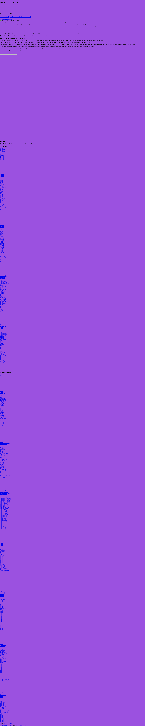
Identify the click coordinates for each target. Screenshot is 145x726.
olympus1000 (2, 313)
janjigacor (2, 341)
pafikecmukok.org (3, 524)
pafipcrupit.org (2, 278)
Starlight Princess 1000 (4, 314)
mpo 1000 (2, 422)
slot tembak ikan (3, 215)
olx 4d (1, 407)
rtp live (1, 465)
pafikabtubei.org (3, 486)
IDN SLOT (2, 155)
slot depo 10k (2, 692)
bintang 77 (2, 237)
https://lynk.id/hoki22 (4, 680)
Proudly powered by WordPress (5, 725)
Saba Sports (2, 473)
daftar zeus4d (2, 709)
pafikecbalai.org (3, 517)
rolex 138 (1, 406)
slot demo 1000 (2, 447)
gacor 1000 (2, 252)
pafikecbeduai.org (3, 518)
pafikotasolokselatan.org (4, 283)
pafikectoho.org (3, 509)
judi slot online (2, 352)
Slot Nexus (2, 432)
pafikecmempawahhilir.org (5, 502)
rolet (1, 217)
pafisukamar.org (3, 275)
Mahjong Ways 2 (3, 455)
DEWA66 (2, 156)
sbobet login (2, 375)
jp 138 (1, 421)
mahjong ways (2, 318)
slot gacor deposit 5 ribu (4, 712)
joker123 (1, 191)
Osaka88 (1, 353)
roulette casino (2, 222)
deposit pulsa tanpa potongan (5, 443)
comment (25, 53)
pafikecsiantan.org (3, 506)
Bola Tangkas (2, 398)
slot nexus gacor (3, 297)
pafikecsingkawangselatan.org (5, 498)
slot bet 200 (2, 642)
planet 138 (2, 230)
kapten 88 (2, 238)
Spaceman (2, 153)
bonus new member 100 (4, 570)
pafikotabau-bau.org (3, 495)
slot (0, 209)
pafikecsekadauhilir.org (4, 515)
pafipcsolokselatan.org (4, 282)
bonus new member (3, 305)
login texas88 (2, 388)
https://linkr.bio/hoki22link (4, 682)
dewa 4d (1, 249)
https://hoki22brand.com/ (4, 684)
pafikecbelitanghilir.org (4, 511)
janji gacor (2, 573)
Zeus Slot (1, 442)
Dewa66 (1, 163)
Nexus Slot (2, 419)
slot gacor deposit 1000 (4, 711)
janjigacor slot (2, 267)
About (3, 7)
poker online (6, 53)
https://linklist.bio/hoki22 (4, 679)
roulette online (2, 551)
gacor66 (1, 290)
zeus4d (1, 308)
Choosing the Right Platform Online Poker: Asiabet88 (15, 17)
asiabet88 (16, 53)
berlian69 (1, 535)
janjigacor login (3, 592)
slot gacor (1, 182)
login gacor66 (2, 291)
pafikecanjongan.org (3, 503)
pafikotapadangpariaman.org (5, 482)
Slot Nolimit (2, 448)
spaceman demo (3, 269)
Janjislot (1, 263)
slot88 (1, 397)
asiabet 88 (12, 53)
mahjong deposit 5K (3, 152)
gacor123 (1, 342)
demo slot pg (2, 565)
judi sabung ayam (3, 298)
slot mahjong (2, 307)
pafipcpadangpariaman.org (5, 481)
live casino (2, 656)
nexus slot (2, 184)
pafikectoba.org (3, 529)
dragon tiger (2, 376)
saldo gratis (2, 649)
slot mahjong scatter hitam (4, 536)
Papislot (1, 241)
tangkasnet (2, 183)
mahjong (1, 657)
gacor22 (1, 540)
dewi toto (1, 251)
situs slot (1, 206)
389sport (1, 606)
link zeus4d (2, 708)
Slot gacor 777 (2, 433)
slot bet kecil (2, 199)
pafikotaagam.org (3, 479)
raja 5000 (1, 426)
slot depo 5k (2, 150)
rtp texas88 (2, 389)
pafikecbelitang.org (3, 510)
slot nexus (2, 320)
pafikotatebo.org (3, 281)
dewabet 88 (2, 250)
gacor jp (1, 253)
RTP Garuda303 (3, 240)
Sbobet (1, 454)
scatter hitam (2, 296)
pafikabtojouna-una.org (4, 492)
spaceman (2, 190)
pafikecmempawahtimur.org (5, 504)
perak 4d (1, 404)
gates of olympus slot (4, 300)
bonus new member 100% (4, 312)
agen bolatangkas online (4, 214)
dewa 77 (1, 408)
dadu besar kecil (3, 654)
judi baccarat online (3, 213)
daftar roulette (2, 224)
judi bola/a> (2, 368)
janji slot (1, 578)
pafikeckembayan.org (4, 522)
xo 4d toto (2, 430)
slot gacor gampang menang (5, 471)
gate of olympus (3, 658)
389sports (1, 343)
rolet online (2, 212)
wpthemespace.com (22, 725)
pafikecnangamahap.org (4, 512)
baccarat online (2, 258)
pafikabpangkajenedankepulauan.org (6, 496)
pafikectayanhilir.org (3, 528)
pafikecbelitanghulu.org (4, 513)
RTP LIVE (2, 415)
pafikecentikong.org (3, 520)
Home (3, 6)
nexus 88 (1, 424)
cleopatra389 (9, 19)
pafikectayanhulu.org (4, 527)
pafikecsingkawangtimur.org (5, 500)
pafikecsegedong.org (3, 505)
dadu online (2, 647)
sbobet (1, 188)
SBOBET (2, 414)
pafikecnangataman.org (4, 514)
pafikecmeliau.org (3, 523)
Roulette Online (3, 399)
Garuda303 (2, 204)
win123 (1, 309)
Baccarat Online (3, 400)
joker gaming (2, 567)
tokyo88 (1, 643)
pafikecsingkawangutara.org (5, 501)
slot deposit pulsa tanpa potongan (6, 475)
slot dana (1, 185)
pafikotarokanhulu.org (4, 483)
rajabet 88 (2, 427)
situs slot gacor (2, 393)
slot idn (1, 216)
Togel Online (2, 401)
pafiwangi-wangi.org (3, 490)
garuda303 (2, 166)
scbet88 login (2, 382)
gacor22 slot (2, 452)
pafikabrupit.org (3, 277)
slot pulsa (1, 189)
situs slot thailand (3, 256)
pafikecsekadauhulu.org (4, 516)
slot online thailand (3, 304)
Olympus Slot (2, 154)
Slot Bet (1, 572)
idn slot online (2, 211)
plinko (1, 699)
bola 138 (1, 410)
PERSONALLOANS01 (9, 2)
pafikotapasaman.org (3, 480)
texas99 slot (2, 265)
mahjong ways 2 (3, 149)
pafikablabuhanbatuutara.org (5, 491)
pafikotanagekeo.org (3, 274)
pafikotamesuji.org (3, 276)
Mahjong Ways (2, 434)
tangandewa (2, 317)
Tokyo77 (1, 402)
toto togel (1, 346)
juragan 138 (2, 236)
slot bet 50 (2, 193)
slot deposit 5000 (3, 289)
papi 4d (1, 425)
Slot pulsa (2, 461)
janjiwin (1, 148)
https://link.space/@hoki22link (5, 681)
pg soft (1, 530)
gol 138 (1, 409)
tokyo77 (1, 476)
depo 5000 (2, 248)
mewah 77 (2, 405)
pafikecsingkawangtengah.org (5, 499)
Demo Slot (2, 466)
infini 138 (1, 232)
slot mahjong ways (3, 706)
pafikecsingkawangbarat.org (5, 497)
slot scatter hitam (3, 652)
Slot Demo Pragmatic (4, 459)
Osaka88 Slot (2, 354)
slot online (2, 227)
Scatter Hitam (2, 598)
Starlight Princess (3, 695)
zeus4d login (2, 702)
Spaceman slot (2, 460)
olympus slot (2, 650)
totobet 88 (2, 403)
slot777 (1, 192)
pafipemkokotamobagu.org (5, 493)
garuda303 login (3, 335)
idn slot (1, 186)
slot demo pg (2, 264)
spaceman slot (2, 208)
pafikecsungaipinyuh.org (4, 507)
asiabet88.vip (7, 27)
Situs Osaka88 (2, 363)
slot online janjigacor (3, 266)
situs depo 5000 (3, 361)
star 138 (1, 231)
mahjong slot (2, 198)
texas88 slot (2, 390)
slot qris (1, 441)
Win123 (1, 600)
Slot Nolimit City (3, 469)
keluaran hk (2, 225)
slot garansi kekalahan (4, 453)
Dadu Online (2, 532)
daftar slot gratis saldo (4, 653)
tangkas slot (2, 226)
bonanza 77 (2, 246)
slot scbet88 (2, 381)
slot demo (1, 714)
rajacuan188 (2, 428)
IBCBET (1, 413)
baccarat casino (2, 288)
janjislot (1, 197)
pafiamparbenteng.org (4, 494)
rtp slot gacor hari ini (3, 568)
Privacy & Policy (5, 11)
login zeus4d (2, 292)
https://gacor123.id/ (3, 334)
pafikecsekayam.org (3, 526)
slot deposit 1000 (3, 339)
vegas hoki (2, 429)
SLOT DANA (2, 416)
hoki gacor (2, 254)
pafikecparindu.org (3, 525)
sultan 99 (1, 234)
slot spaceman (2, 285)
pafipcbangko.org (3, 280)
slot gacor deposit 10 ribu (4, 710)
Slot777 (1, 445)
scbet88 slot (2, 383)
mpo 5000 (2, 423)
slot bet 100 (2, 294)
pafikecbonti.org (3, 519)
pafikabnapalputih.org (4, 485)
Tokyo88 (1, 456)
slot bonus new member (4, 325)
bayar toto (2, 245)
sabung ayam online (3, 440)
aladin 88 (1, 233)
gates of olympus (3, 566)
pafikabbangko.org (3, 279)
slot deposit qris (3, 303)
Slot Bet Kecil (2, 151)
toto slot (1, 194)
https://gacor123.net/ (3, 333)
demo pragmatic (3, 210)
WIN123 (1, 611)
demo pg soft (2, 268)
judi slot (1, 394)
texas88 (1, 201)
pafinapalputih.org (3, 484)
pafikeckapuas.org (3, 521)
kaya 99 (1, 235)
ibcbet (1, 468)
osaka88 (1, 675)
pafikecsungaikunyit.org (4, 508)
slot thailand (2, 261)
